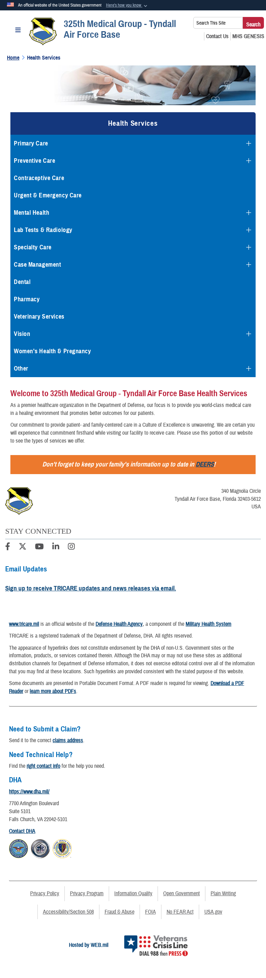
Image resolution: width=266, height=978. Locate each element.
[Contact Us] (217, 36)
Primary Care (31, 143)
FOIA (150, 911)
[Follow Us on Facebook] (7, 547)
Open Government (181, 893)
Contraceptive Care (39, 178)
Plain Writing (223, 893)
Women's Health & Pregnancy (52, 351)
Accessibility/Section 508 (68, 911)
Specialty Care (33, 247)
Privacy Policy (44, 893)
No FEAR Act (180, 911)
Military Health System (208, 624)
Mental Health (31, 212)
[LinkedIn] (55, 547)
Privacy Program (87, 893)
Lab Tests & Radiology (43, 230)
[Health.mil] (40, 847)
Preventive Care (34, 161)
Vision (22, 334)
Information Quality (133, 893)
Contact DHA (22, 831)
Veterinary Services (39, 316)
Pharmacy (26, 299)
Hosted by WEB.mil (88, 945)
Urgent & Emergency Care (48, 195)
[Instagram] (71, 547)
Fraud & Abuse (119, 911)
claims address (68, 740)
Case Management (37, 264)
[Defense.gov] (18, 847)
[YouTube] (39, 547)
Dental (22, 282)
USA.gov (213, 911)
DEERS (205, 464)
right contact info (43, 766)
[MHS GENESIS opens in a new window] (248, 36)
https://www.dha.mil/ (29, 791)
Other (21, 368)
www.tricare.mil (24, 624)
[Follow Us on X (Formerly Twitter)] (22, 547)
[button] (127, 5)
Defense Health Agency (119, 624)
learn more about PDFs (53, 691)
